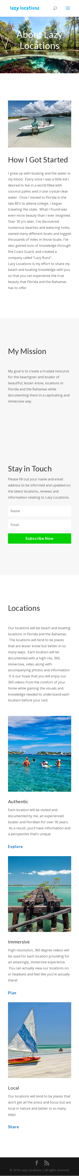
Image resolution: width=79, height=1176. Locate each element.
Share (13, 1127)
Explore (15, 846)
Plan (12, 993)
